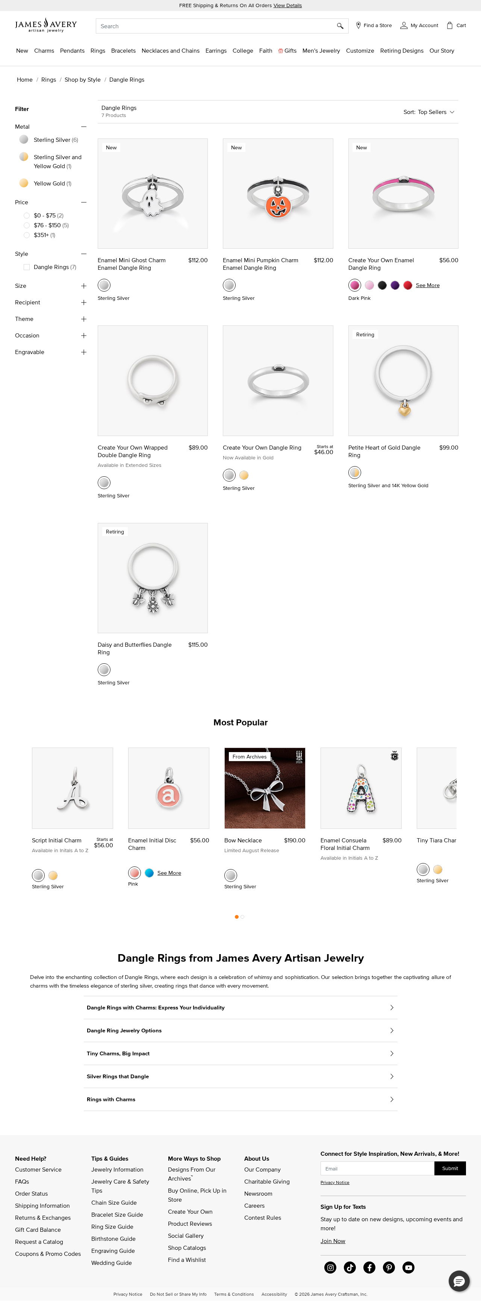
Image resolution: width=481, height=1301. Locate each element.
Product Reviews (190, 1223)
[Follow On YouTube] (408, 1267)
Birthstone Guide (113, 1238)
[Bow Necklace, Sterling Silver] (230, 875)
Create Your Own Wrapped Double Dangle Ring (133, 451)
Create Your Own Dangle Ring (262, 447)
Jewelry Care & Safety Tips (121, 1186)
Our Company (262, 1169)
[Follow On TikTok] (350, 1267)
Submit (450, 1168)
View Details (288, 5)
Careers (254, 1205)
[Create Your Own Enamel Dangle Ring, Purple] (394, 285)
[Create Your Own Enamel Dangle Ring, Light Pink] (369, 285)
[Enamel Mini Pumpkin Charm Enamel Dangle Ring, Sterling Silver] (229, 285)
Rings (48, 79)
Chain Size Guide (114, 1202)
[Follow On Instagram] (330, 1267)
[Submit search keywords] (343, 26)
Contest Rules (262, 1217)
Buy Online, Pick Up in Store (198, 1195)
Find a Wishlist (187, 1259)
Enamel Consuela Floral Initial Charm (345, 844)
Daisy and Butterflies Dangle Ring (135, 648)
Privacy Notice (335, 1182)
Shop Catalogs (187, 1247)
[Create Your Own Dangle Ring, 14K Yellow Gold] (243, 475)
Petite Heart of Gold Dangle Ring (384, 451)
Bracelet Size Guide (117, 1214)
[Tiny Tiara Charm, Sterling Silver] (423, 869)
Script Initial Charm (57, 840)
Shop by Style (83, 79)
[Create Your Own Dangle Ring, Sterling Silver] (229, 475)
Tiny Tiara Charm (439, 840)
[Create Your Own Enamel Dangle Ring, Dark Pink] (354, 285)
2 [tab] (242, 919)
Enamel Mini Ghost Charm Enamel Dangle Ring (132, 264)
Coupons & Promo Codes (48, 1253)
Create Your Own (190, 1211)
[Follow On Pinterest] (389, 1267)
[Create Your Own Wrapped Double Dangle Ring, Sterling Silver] (104, 482)
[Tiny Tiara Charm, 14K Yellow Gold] (437, 869)
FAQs (22, 1181)
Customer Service (38, 1169)
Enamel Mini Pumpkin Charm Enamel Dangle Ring (260, 264)
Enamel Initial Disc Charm (152, 844)
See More (428, 285)
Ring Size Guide (112, 1226)
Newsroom (258, 1193)
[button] (419, 25)
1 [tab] (237, 919)
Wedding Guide (111, 1262)
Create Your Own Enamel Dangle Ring (381, 264)
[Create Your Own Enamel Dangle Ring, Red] (407, 285)
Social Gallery (186, 1235)
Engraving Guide (113, 1250)
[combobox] (222, 25)
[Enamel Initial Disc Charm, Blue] (149, 872)
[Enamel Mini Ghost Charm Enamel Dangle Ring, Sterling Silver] (104, 285)
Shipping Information (42, 1205)
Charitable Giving (267, 1181)
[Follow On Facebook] (369, 1267)
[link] (243, 50)
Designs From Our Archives (192, 1173)
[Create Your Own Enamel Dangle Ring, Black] (382, 285)
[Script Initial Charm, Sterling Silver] (38, 875)
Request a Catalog (39, 1241)
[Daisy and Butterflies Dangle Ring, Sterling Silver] (104, 669)
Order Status (31, 1193)
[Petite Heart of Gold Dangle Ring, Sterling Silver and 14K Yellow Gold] (354, 472)
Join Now (333, 1241)
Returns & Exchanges (43, 1217)
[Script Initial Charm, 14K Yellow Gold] (52, 875)
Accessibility (274, 1294)
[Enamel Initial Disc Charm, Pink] (134, 872)
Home (25, 79)
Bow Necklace (243, 840)
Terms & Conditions (234, 1294)
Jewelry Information (117, 1169)
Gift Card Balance (38, 1229)
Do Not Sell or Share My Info (178, 1294)
